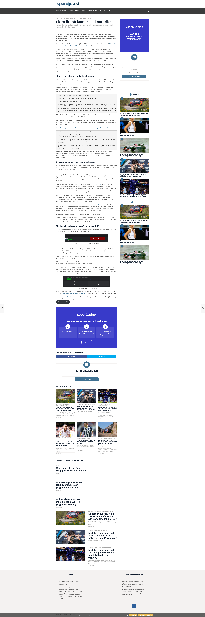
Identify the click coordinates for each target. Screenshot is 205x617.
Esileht (58, 10)
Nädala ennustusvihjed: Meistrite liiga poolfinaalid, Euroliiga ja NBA (65, 443)
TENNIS (84, 10)
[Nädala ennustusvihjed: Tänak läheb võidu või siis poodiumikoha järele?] (65, 396)
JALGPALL (65, 10)
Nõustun (133, 615)
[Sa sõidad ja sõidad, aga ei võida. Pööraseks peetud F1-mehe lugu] (134, 145)
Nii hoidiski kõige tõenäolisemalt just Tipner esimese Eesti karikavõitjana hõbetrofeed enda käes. (85, 128)
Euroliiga (58, 437)
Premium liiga (85, 18)
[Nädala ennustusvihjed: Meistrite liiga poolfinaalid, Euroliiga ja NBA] (65, 429)
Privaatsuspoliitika (145, 615)
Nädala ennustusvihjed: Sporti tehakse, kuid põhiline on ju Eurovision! (86, 408)
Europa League (60, 404)
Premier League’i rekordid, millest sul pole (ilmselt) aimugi (86, 441)
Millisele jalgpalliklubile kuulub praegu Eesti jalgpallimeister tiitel (69, 485)
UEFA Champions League (62, 440)
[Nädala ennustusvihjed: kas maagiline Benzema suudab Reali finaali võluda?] (107, 396)
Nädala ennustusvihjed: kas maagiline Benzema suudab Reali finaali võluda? (107, 408)
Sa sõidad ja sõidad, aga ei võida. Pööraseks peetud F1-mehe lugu (131, 155)
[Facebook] (109, 10)
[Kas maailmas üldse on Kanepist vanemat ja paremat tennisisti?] (134, 125)
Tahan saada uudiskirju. (99, 375)
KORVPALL (77, 10)
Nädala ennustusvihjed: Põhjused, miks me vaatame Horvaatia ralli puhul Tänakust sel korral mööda (107, 442)
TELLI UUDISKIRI (86, 379)
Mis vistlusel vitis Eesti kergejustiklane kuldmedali (71, 469)
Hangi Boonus (86, 342)
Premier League (86, 438)
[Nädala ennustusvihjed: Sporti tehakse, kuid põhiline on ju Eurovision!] (86, 396)
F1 (104, 10)
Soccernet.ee (98, 184)
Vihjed (90, 10)
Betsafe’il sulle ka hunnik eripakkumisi (73, 293)
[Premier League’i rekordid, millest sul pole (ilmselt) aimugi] (86, 429)
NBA (110, 404)
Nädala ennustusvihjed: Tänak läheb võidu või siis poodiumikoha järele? (65, 408)
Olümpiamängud (98, 10)
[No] (203, 615)
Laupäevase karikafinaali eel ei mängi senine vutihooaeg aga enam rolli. (77, 204)
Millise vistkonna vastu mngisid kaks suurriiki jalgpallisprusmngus (68, 502)
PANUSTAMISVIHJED (71, 18)
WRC (71, 10)
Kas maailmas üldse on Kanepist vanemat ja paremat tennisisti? (134, 134)
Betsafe (69, 297)
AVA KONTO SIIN (63, 301)
